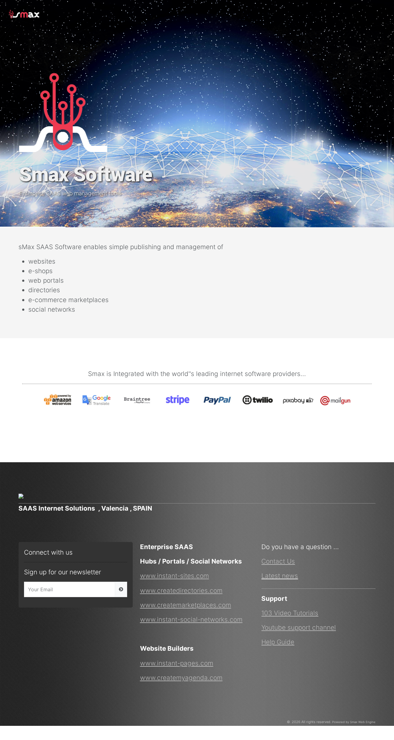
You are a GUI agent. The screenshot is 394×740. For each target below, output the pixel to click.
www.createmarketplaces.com (185, 605)
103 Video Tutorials (289, 613)
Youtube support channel (298, 627)
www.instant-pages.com (176, 663)
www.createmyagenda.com (181, 677)
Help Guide (277, 642)
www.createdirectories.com (181, 590)
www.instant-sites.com (174, 576)
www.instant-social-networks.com (191, 619)
